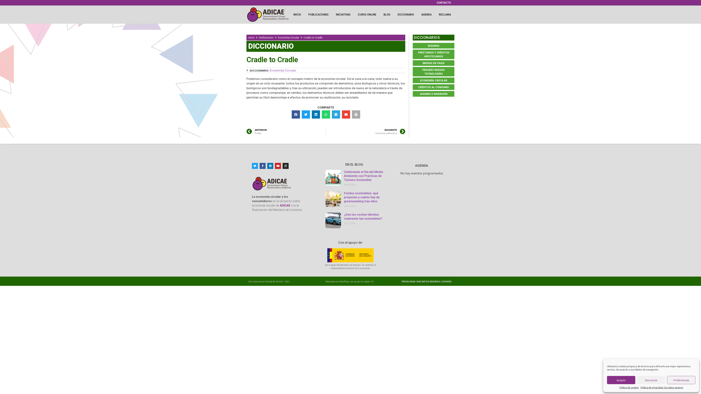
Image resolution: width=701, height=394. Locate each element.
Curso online (367, 14)
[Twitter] (255, 166)
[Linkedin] (270, 166)
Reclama (445, 14)
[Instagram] (286, 166)
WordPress (344, 281)
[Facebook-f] (263, 166)
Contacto (444, 2)
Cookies (446, 281)
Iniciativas (343, 14)
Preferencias (681, 380)
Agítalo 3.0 (368, 281)
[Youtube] (278, 166)
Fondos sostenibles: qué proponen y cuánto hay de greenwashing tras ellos (362, 197)
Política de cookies (629, 387)
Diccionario (406, 14)
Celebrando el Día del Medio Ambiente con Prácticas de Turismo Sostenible (363, 176)
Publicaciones (318, 14)
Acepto (621, 380)
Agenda (426, 14)
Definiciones (266, 37)
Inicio (297, 14)
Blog (387, 14)
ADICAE (279, 281)
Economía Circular (288, 37)
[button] (296, 114)
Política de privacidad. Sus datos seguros (662, 387)
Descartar (651, 380)
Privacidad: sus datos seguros (421, 281)
